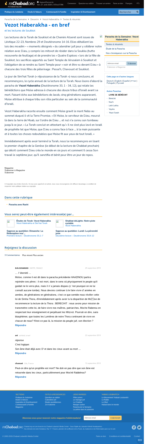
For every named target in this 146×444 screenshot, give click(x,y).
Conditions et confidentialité (120, 436)
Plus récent (27, 255)
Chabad (49, 426)
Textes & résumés (71, 19)
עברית (133, 81)
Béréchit (112, 98)
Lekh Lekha (113, 106)
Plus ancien (38, 255)
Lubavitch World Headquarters (91, 426)
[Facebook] (134, 427)
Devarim (34, 19)
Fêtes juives (77, 398)
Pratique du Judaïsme (14, 12)
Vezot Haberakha (50, 19)
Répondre (20, 325)
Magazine (19, 407)
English (118, 81)
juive (106, 429)
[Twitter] (139, 427)
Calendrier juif (50, 400)
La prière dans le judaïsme (83, 409)
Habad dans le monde (110, 405)
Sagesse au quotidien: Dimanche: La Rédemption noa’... (25, 232)
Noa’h (111, 102)
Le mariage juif (79, 400)
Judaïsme (88, 429)
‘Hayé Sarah (114, 113)
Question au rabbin (86, 3)
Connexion (71, 3)
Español (126, 81)
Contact (137, 436)
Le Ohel (105, 402)
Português (111, 83)
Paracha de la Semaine (16, 19)
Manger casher (79, 405)
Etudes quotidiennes (53, 402)
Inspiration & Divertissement (83, 12)
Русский (120, 83)
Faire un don (118, 3)
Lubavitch (55, 426)
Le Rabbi (105, 400)
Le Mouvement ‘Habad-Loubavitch (115, 398)
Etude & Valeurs (35, 12)
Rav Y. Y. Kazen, (52, 429)
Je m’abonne (50, 405)
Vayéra (111, 109)
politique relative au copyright (26, 186)
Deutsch (110, 81)
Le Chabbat (77, 402)
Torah (80, 429)
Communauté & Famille (56, 12)
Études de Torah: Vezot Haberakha (33, 221)
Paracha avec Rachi (18, 204)
